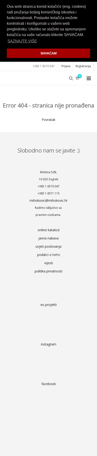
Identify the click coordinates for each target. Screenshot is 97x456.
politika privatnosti (48, 271)
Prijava (65, 66)
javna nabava (48, 238)
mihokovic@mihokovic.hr (49, 200)
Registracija (83, 66)
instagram (48, 344)
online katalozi (49, 230)
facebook (48, 384)
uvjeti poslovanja (48, 246)
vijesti (48, 263)
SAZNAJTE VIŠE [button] (22, 41)
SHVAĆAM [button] (48, 53)
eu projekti (48, 304)
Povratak (48, 119)
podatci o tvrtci (48, 254)
